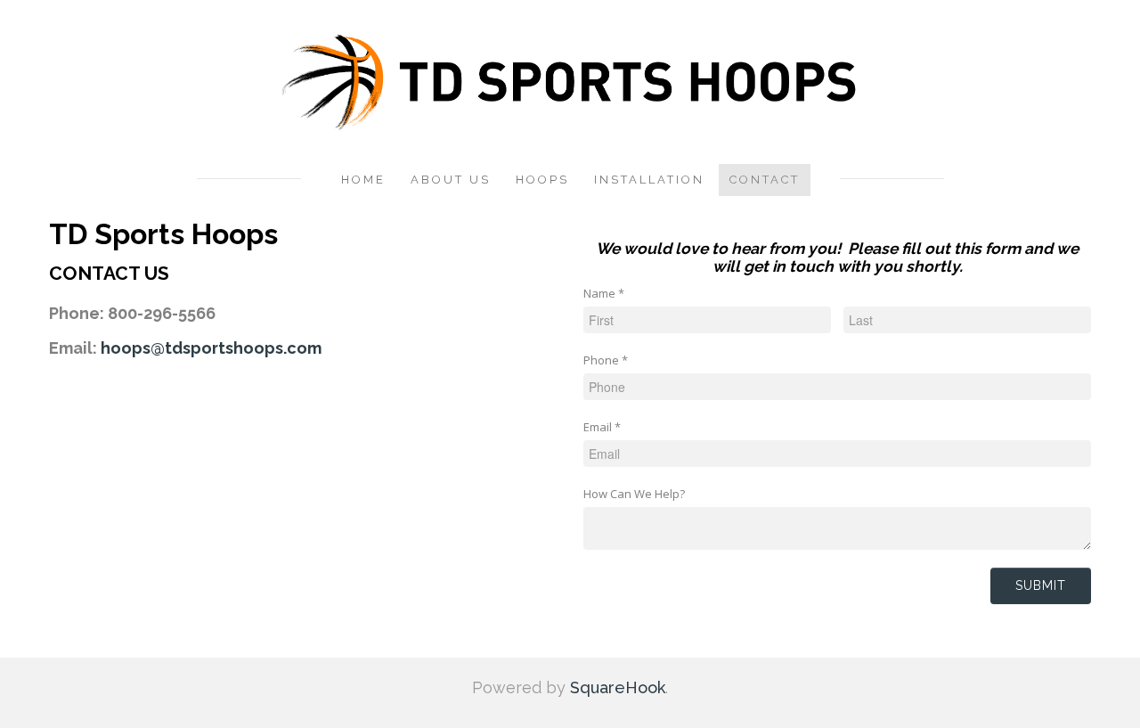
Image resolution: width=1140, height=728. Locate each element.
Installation (649, 179)
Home (363, 179)
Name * (603, 293)
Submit (1040, 585)
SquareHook (617, 687)
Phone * (605, 360)
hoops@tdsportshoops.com (211, 348)
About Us (451, 179)
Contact (764, 179)
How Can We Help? (634, 494)
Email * (602, 427)
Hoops (542, 179)
